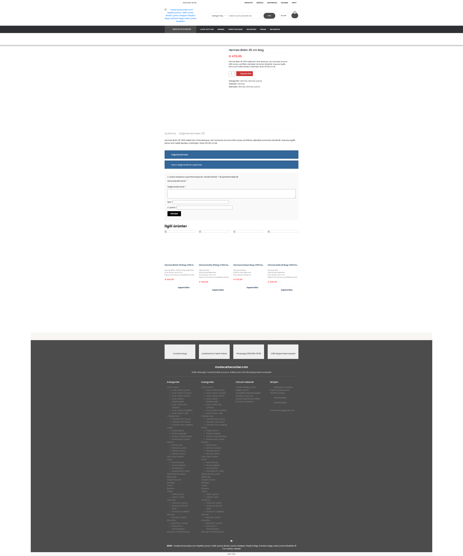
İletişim (274, 382)
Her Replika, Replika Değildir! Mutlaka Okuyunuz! (248, 394)
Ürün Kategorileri (181, 29)
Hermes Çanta (216, 39)
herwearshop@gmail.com (282, 410)
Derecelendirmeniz (177, 181)
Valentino (251, 29)
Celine (170, 491)
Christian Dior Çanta (181, 419)
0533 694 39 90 (189, 2)
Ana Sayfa (192, 39)
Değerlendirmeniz (176, 186)
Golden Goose (174, 479)
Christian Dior (235, 29)
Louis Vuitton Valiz (180, 413)
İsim (170, 202)
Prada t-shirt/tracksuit (182, 436)
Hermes (221, 29)
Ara (269, 16)
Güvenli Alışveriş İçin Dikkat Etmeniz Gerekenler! (248, 400)
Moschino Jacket (180, 523)
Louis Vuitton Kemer (181, 395)
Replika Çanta (242, 390)
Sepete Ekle (245, 73)
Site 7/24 (231, 554)
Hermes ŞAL (177, 445)
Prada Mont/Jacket (181, 439)
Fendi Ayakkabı (179, 465)
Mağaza (259, 3)
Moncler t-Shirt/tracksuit (178, 531)
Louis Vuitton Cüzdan (182, 393)
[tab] (170, 134)
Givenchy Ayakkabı (181, 511)
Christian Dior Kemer (181, 422)
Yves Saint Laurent (175, 456)
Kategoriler (173, 382)
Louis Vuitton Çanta (181, 390)
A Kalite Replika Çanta (246, 387)
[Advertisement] (231, 312)
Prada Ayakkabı (179, 433)
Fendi (169, 459)
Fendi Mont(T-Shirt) (181, 471)
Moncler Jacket (179, 517)
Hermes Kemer (178, 450)
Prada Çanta (178, 430)
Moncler (170, 514)
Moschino (171, 520)
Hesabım (284, 3)
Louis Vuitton (207, 29)
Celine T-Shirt (178, 497)
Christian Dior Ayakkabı (182, 424)
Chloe (170, 485)
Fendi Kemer (177, 468)
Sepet (294, 3)
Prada (263, 29)
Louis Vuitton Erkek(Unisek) (178, 400)
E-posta (172, 207)
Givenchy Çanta (179, 503)
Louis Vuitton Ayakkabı (182, 410)
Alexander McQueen (176, 474)
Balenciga (275, 29)
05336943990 (280, 397)
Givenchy (171, 500)
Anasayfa (248, 3)
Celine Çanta (178, 494)
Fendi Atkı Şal (178, 462)
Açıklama (170, 133)
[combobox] (218, 16)
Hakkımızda (272, 3)
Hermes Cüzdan (179, 448)
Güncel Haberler (245, 382)
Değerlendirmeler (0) (192, 133)
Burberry (171, 488)
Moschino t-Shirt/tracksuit (178, 527)
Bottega (171, 482)
